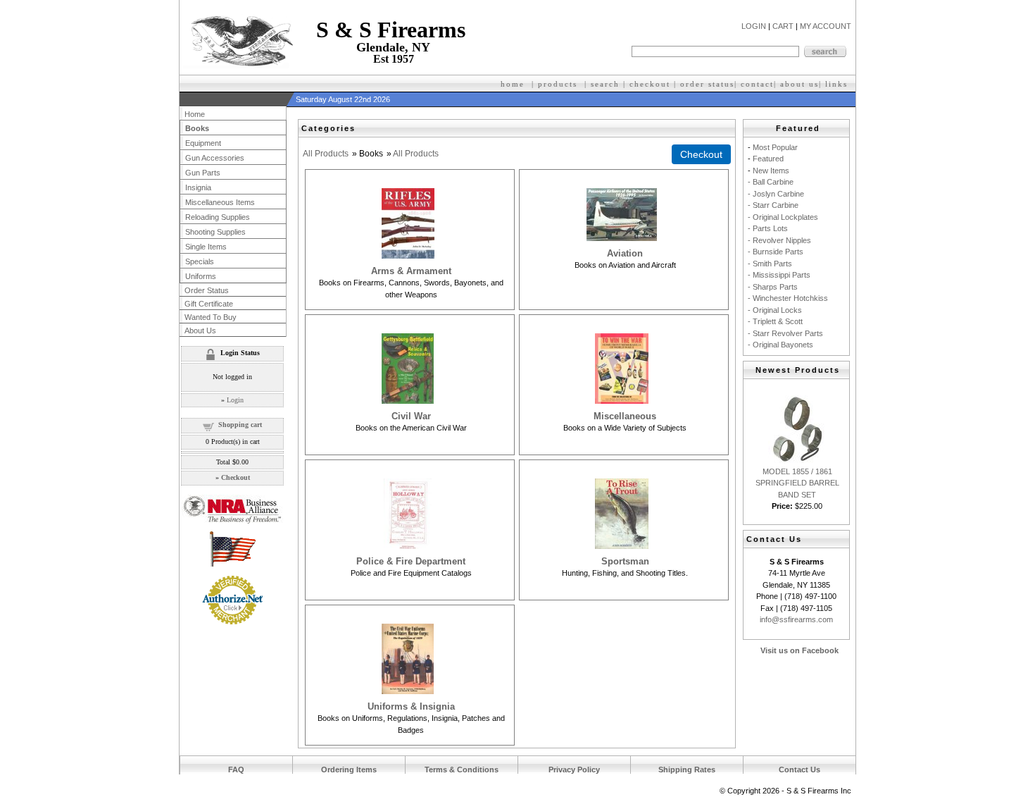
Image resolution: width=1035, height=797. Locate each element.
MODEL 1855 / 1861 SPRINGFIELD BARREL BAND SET (797, 483)
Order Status (206, 290)
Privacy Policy (574, 769)
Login (235, 400)
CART (783, 26)
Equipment (203, 143)
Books (197, 128)
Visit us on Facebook (799, 650)
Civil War (411, 416)
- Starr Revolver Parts (785, 333)
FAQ (236, 769)
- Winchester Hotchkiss (788, 298)
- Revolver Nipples (779, 240)
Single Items (206, 246)
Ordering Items (349, 769)
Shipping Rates (686, 769)
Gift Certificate (208, 303)
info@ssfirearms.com (796, 619)
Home (194, 114)
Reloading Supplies (217, 217)
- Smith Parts (770, 263)
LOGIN (753, 26)
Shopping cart (240, 424)
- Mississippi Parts (779, 275)
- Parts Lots (768, 228)
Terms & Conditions (461, 769)
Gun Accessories (214, 158)
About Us (200, 330)
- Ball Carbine (771, 182)
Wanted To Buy (210, 317)
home (513, 84)
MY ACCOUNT (825, 26)
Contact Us (799, 769)
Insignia (198, 187)
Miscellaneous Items (220, 202)
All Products (326, 154)
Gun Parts (202, 172)
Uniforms (200, 276)
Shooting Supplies (215, 232)
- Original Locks (775, 310)
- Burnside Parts (775, 251)
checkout (649, 84)
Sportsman (625, 561)
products (557, 84)
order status (707, 84)
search (605, 84)
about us (799, 84)
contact (757, 84)
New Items (771, 170)
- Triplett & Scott (775, 321)
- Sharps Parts (773, 287)
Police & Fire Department (410, 561)
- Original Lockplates (783, 217)
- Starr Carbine (773, 205)
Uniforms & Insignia (411, 706)
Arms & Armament (411, 271)
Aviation (625, 253)
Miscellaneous (625, 416)
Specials (199, 261)
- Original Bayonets (780, 344)
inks (838, 84)
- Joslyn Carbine (776, 194)
